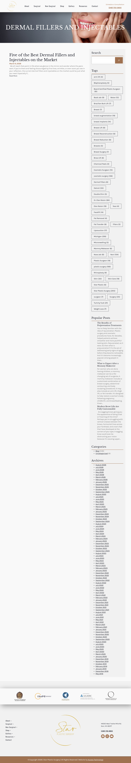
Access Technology (95, 760)
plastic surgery (102, 266)
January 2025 (101, 511)
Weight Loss (100, 309)
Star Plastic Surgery (104, 291)
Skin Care (113, 279)
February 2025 (101, 509)
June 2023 (100, 558)
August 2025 (101, 494)
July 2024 (99, 526)
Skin (98, 279)
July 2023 (99, 556)
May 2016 (99, 674)
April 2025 (100, 504)
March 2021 (100, 624)
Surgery (115, 297)
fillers (116, 224)
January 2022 (101, 600)
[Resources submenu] (14, 736)
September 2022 (103, 580)
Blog (97, 451)
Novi (114, 254)
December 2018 (102, 671)
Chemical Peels (101, 164)
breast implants (102, 122)
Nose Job (99, 254)
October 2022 (101, 578)
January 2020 (101, 656)
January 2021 (101, 629)
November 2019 (102, 661)
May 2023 (100, 561)
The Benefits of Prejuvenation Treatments (109, 324)
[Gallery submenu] (12, 733)
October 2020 (101, 637)
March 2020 (101, 654)
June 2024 (100, 529)
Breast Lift (99, 128)
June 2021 (100, 617)
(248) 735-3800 (115, 8)
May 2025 (100, 502)
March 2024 (101, 536)
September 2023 (103, 551)
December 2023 (102, 543)
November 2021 (102, 605)
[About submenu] (11, 720)
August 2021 (101, 612)
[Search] (119, 60)
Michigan (100, 236)
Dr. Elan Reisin (102, 200)
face (116, 206)
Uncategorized (102, 453)
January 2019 (101, 669)
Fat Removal (100, 218)
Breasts (98, 146)
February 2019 (101, 666)
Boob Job (99, 97)
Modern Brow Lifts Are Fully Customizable (108, 407)
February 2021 (101, 627)
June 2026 (100, 470)
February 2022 (101, 597)
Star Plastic (100, 285)
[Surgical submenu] (13, 724)
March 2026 (101, 477)
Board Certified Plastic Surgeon (107, 90)
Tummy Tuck (101, 303)
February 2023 (102, 568)
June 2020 (100, 647)
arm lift (98, 77)
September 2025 (103, 492)
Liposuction (100, 230)
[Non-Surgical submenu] (16, 727)
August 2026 (101, 465)
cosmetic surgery (103, 176)
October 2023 (101, 548)
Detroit (99, 188)
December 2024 (102, 514)
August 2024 (101, 524)
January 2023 (101, 570)
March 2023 (101, 565)
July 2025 (99, 497)
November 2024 (102, 516)
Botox (115, 97)
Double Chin (100, 194)
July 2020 (99, 644)
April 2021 (100, 622)
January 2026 (101, 482)
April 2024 (100, 534)
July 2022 (99, 585)
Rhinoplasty (100, 273)
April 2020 (100, 651)
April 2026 (100, 475)
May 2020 (100, 649)
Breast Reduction (102, 140)
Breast (98, 109)
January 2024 (101, 541)
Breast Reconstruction (104, 134)
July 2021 (99, 615)
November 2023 (102, 546)
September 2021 (102, 610)
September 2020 (103, 639)
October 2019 (101, 664)
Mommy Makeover (103, 248)
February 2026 (101, 479)
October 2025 (101, 489)
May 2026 (100, 472)
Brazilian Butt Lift (102, 103)
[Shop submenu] (10, 730)
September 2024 (103, 521)
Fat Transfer (100, 224)
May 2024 (100, 531)
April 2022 (100, 592)
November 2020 (102, 634)
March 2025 (101, 506)
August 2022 (101, 583)
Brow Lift (99, 158)
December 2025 (102, 484)
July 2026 (99, 467)
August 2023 (101, 553)
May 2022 (100, 590)
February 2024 (101, 538)
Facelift (98, 212)
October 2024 (101, 519)
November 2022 (102, 575)
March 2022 (101, 595)
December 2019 (102, 659)
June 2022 (100, 588)
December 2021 (102, 602)
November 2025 (102, 487)
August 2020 (101, 642)
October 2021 (101, 607)
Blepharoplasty (101, 83)
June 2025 (100, 499)
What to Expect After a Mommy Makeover (108, 364)
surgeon (98, 297)
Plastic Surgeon (102, 260)
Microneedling (101, 242)
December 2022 (102, 573)
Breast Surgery (101, 152)
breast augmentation (104, 115)
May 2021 (99, 620)
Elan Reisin (100, 206)
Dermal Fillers (101, 182)
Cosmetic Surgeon (103, 170)
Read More (13, 76)
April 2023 (100, 563)
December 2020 (102, 632)
